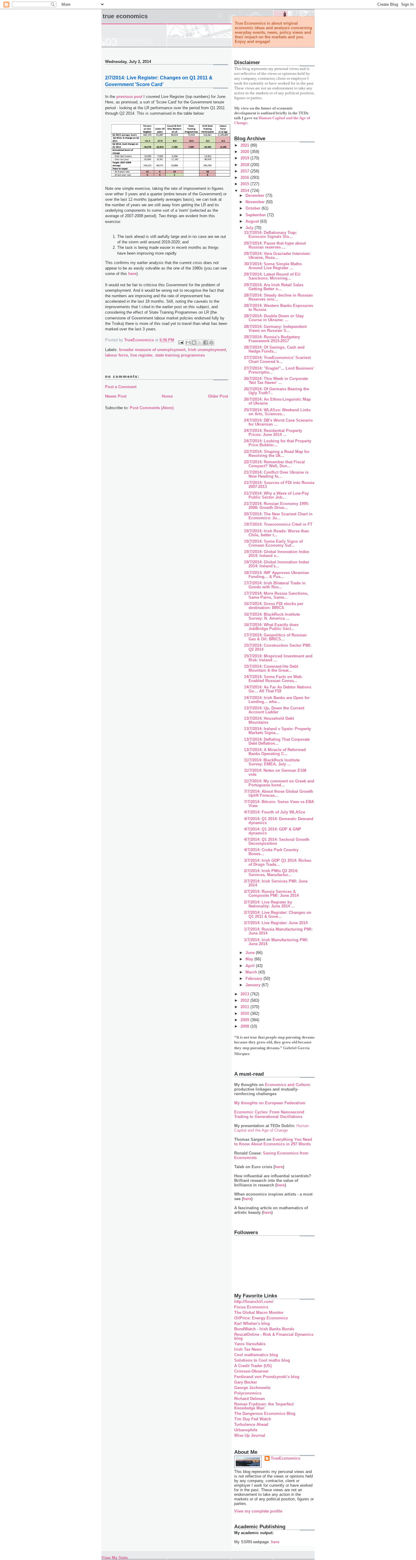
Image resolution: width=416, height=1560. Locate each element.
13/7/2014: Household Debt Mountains (269, 720)
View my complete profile (258, 1511)
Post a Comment (120, 387)
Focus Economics (251, 1307)
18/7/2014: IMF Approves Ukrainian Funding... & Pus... (276, 574)
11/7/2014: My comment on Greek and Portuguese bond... (279, 783)
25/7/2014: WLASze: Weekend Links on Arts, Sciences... (277, 412)
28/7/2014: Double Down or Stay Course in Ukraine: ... (274, 318)
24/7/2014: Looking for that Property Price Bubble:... (277, 443)
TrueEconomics (285, 1458)
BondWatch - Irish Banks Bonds (264, 1329)
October (253, 208)
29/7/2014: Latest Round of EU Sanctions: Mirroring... (272, 276)
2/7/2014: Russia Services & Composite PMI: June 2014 (271, 893)
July (250, 227)
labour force (116, 355)
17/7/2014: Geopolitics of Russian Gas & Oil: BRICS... (275, 637)
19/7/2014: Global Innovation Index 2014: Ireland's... (276, 564)
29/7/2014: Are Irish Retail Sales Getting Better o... (273, 287)
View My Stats (114, 1557)
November (255, 202)
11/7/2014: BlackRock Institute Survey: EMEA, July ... (272, 762)
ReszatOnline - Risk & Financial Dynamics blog (273, 1336)
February (254, 978)
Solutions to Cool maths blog (262, 1360)
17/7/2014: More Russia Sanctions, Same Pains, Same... (276, 595)
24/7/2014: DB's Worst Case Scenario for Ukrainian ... (278, 422)
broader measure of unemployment (152, 349)
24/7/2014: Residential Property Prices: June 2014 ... (273, 432)
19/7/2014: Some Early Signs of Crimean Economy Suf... (273, 543)
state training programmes (180, 355)
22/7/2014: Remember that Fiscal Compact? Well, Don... (274, 464)
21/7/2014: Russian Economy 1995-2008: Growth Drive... (276, 505)
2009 (245, 1020)
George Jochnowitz (252, 1387)
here (132, 273)
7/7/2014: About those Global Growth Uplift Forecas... (278, 793)
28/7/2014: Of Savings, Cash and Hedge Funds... (274, 349)
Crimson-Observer (251, 1371)
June (250, 952)
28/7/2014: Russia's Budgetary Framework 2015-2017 (272, 339)
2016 (245, 177)
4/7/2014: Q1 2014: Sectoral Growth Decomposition (276, 841)
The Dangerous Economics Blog (264, 1413)
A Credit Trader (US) (253, 1365)
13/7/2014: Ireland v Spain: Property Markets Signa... (277, 730)
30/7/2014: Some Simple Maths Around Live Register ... (273, 266)
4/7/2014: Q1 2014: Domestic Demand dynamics (278, 821)
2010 (245, 1013)
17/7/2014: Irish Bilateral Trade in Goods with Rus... (274, 585)
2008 (245, 1026)
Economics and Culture (287, 1084)
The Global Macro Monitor (259, 1312)
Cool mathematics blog (256, 1355)
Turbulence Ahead (251, 1424)
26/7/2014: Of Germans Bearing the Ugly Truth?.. (276, 391)
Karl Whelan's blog (252, 1323)
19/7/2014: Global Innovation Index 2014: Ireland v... (276, 553)
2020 (245, 151)
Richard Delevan (249, 1398)
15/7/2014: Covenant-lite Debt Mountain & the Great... (271, 668)
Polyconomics (247, 1393)
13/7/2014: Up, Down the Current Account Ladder (274, 710)
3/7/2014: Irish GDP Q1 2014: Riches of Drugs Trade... (277, 862)
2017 (245, 171)
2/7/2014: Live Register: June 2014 (276, 923)
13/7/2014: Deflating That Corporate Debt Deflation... (277, 741)
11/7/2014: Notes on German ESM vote (275, 772)
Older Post (218, 396)
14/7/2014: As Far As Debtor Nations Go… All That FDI (277, 689)
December (255, 195)
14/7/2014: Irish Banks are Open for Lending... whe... (277, 699)
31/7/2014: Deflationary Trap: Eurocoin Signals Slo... (270, 234)
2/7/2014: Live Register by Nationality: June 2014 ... (269, 904)
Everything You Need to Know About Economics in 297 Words (273, 1141)
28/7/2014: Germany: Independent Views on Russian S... (275, 328)
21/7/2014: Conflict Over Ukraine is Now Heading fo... (276, 474)
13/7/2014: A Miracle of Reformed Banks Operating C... (275, 751)
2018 (245, 164)
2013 (245, 994)
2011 (245, 1007)
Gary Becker (245, 1382)
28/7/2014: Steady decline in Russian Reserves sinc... (278, 297)
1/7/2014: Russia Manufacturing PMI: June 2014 (278, 931)
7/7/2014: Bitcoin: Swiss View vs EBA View (279, 803)
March (251, 972)
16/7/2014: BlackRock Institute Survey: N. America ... (272, 616)
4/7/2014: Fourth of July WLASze (274, 812)
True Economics (125, 16)
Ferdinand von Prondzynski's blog (266, 1376)
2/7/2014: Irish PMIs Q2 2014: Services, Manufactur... (271, 873)
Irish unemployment (207, 349)
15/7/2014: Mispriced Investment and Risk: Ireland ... (278, 658)
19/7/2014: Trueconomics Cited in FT (278, 524)
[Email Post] (180, 342)
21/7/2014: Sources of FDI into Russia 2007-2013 (279, 484)
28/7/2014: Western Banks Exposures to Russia (278, 307)
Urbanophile (245, 1430)
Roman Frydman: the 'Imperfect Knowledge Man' (264, 1406)
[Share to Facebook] (206, 343)
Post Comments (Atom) (152, 408)
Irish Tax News (248, 1349)
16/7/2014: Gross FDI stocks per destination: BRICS (273, 605)
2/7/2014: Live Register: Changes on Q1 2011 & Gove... (277, 914)
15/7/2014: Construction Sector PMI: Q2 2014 (277, 647)
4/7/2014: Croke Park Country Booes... (271, 852)
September (256, 215)
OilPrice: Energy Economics (261, 1318)
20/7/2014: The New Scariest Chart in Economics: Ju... (278, 516)
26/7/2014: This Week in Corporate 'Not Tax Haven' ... (276, 380)
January (253, 985)
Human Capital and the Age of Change (271, 1128)
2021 (245, 145)
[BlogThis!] (194, 343)
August (252, 221)
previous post (129, 96)
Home (167, 396)
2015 (245, 184)
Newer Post (115, 396)
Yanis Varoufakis (250, 1344)
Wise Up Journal (249, 1435)
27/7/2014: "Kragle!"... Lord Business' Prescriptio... (279, 370)
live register (141, 355)
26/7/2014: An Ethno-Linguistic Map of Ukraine (277, 401)
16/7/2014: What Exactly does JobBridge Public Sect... (271, 626)
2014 (245, 190)
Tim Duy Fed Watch (252, 1419)
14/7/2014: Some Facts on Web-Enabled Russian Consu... (273, 678)
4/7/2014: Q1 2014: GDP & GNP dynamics (272, 831)
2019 (245, 158)
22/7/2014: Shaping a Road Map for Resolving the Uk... (276, 453)
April (250, 965)
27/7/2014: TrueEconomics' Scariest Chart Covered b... (277, 359)
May (249, 959)
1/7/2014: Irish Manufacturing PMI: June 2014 (276, 942)
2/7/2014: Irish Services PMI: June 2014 (276, 883)
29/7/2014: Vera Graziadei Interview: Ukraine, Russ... (277, 255)
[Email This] (188, 343)
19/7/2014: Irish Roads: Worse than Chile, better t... (276, 533)
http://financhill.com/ (253, 1301)
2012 (245, 1000)
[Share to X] (200, 343)
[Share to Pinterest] (211, 343)
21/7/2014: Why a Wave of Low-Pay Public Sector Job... (276, 495)
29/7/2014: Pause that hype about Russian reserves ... (275, 245)
